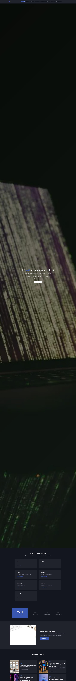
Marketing (47, 1)
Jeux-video (42, 1)
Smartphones (58, 1)
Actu (27, 1)
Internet (37, 1)
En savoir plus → (44, 638)
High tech (32, 1)
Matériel (53, 1)
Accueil (23, 1)
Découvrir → (38, 281)
